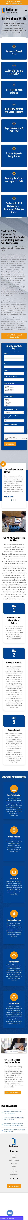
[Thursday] (14, 404)
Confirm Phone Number (11, 377)
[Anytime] (14, 386)
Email (6, 364)
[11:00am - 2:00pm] (14, 389)
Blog (14, 1167)
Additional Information (10, 424)
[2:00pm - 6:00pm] (14, 391)
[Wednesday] (14, 402)
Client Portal (14, 1173)
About (14, 1164)
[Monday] (14, 399)
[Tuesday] (14, 401)
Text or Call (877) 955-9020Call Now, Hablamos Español (14, 2)
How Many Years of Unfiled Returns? (11, 417)
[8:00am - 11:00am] (14, 388)
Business (14, 1156)
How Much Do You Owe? (11, 409)
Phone (6, 370)
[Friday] (14, 405)
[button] (26, 10)
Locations (14, 1161)
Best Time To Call (9, 383)
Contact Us (14, 1170)
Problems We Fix (14, 1158)
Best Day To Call (9, 396)
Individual (14, 1153)
